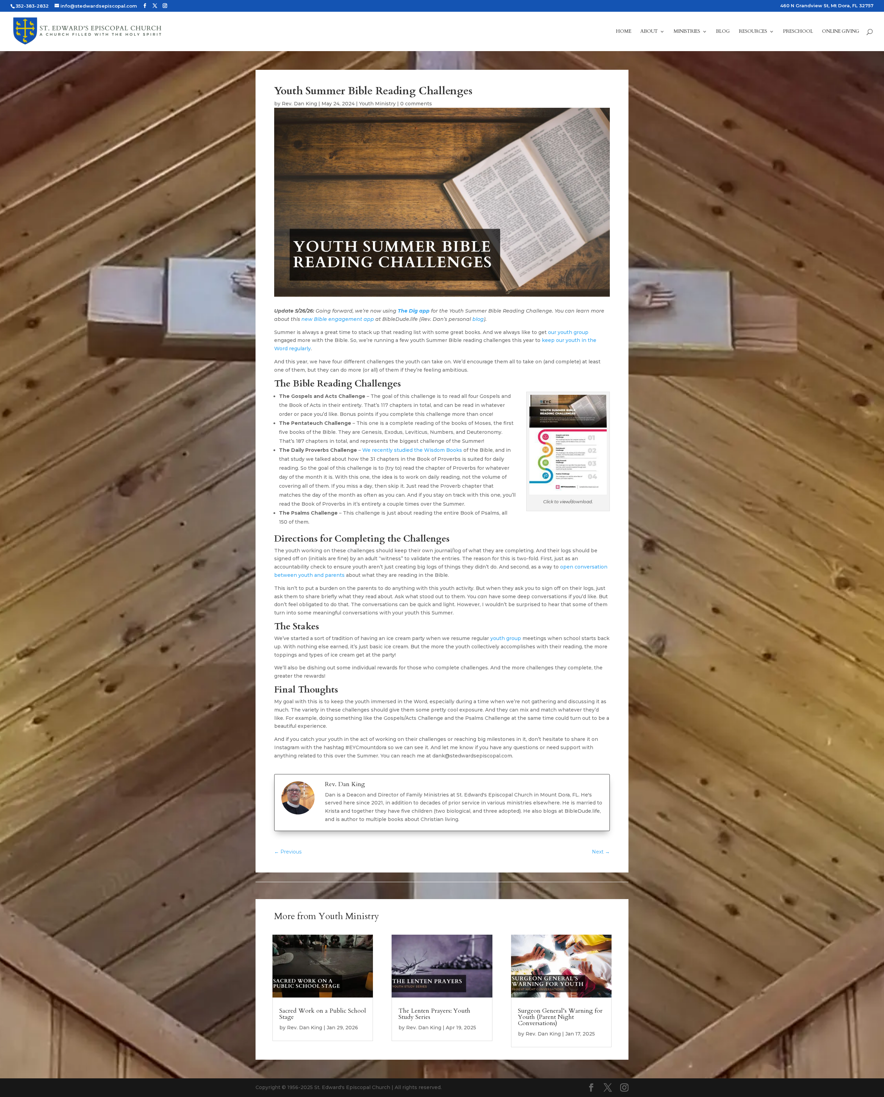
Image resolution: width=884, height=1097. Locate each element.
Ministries (686, 32)
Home (623, 32)
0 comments (416, 104)
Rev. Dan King (299, 104)
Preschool (798, 32)
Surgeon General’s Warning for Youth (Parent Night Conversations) (560, 1017)
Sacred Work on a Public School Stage (322, 1014)
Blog (723, 32)
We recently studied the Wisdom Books (412, 450)
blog (478, 319)
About (648, 32)
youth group (505, 638)
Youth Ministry (377, 104)
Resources (753, 32)
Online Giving (840, 32)
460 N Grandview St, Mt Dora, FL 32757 (827, 5)
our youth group (568, 332)
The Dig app (414, 311)
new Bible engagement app (337, 319)
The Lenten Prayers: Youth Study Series (434, 1014)
